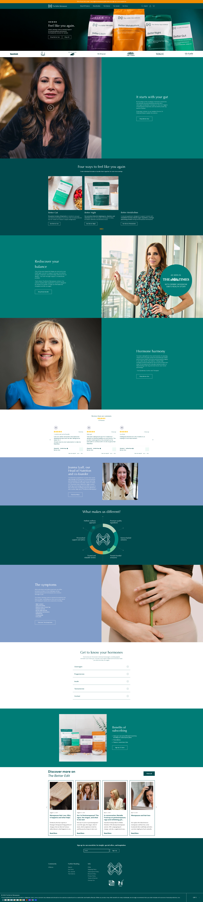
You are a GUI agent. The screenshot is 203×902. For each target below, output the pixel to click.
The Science (71, 874)
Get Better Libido (128, 223)
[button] (144, 6)
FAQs (89, 867)
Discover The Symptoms (45, 622)
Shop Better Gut (55, 37)
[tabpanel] (65, 200)
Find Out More (75, 494)
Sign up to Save (119, 747)
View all (149, 774)
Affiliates (50, 867)
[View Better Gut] (81, 449)
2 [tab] (101, 228)
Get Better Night (54, 223)
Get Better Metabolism (93, 223)
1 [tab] (100, 228)
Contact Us (91, 880)
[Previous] (50, 440)
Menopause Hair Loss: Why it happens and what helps (60, 816)
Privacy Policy (92, 876)
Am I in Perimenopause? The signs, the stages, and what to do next (88, 817)
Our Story (71, 869)
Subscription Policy (93, 871)
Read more (53, 833)
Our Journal (71, 871)
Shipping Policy (92, 869)
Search (70, 867)
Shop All (67, 37)
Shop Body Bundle (43, 292)
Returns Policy (92, 874)
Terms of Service (92, 878)
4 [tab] (102, 228)
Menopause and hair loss (140, 815)
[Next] (153, 440)
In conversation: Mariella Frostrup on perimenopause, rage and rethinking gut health (115, 817)
